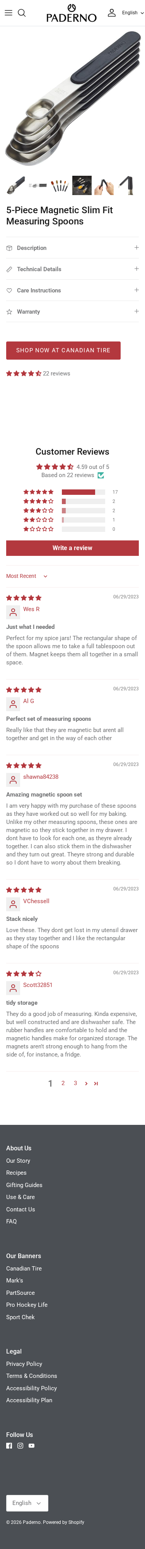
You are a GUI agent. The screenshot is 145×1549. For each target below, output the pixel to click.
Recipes (16, 1172)
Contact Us (20, 1209)
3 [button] (75, 1083)
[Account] (109, 12)
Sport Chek (20, 1317)
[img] (23, 597)
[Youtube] (31, 1446)
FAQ (11, 1221)
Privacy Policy (24, 1363)
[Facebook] (9, 1446)
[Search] (25, 12)
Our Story (18, 1160)
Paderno (32, 1522)
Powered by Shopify (63, 1522)
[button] (24, 373)
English (130, 12)
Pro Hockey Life (27, 1304)
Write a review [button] (72, 548)
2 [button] (63, 1083)
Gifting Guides (24, 1185)
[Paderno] (71, 13)
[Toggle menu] (8, 12)
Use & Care (20, 1197)
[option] (72, 98)
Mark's (14, 1280)
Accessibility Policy (31, 1388)
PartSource (20, 1292)
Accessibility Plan (29, 1400)
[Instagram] (20, 1446)
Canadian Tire (24, 1268)
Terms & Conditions (31, 1375)
